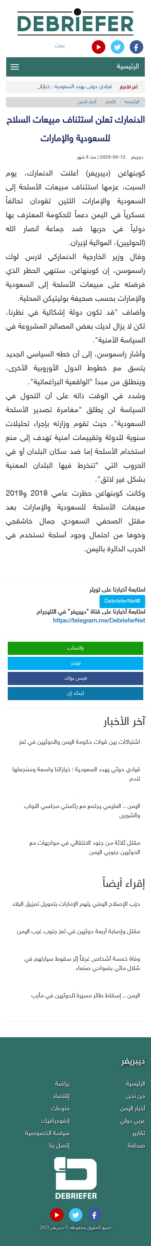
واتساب (75, 648)
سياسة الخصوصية (47, 1133)
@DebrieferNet (122, 601)
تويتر (76, 663)
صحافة (136, 1146)
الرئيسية (128, 67)
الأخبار (110, 102)
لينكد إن (75, 693)
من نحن (135, 1096)
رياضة (62, 1084)
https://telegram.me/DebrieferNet (99, 621)
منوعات (60, 1109)
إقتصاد (61, 1096)
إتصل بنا (59, 1146)
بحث (60, 46)
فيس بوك (76, 678)
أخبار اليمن (87, 102)
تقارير (138, 1133)
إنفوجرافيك (55, 1121)
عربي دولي (132, 1121)
